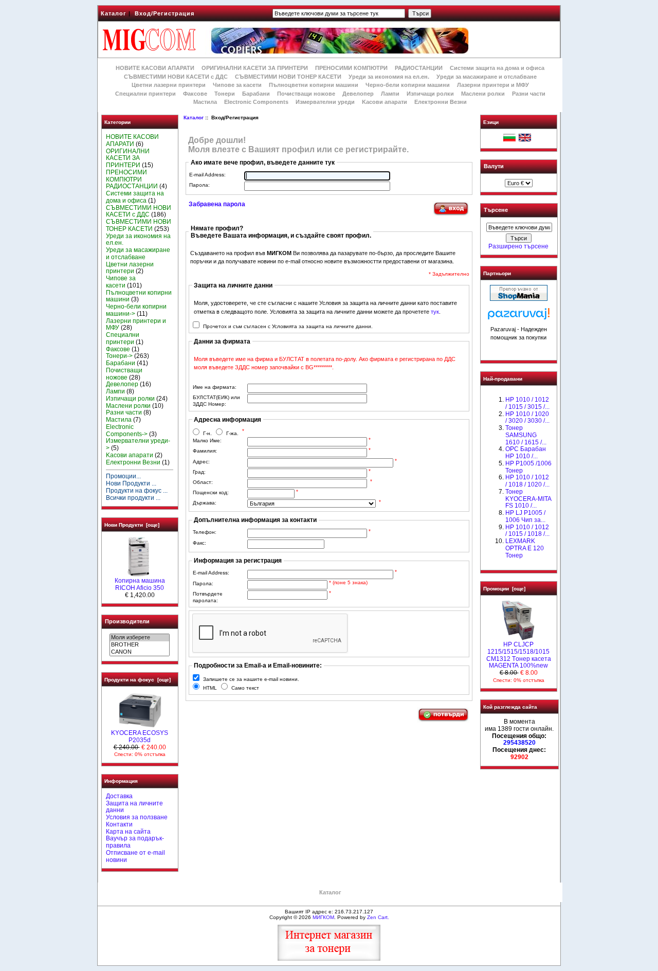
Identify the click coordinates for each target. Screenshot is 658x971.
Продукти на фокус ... (137, 490)
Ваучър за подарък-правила (135, 842)
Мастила (205, 102)
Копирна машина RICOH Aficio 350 (140, 584)
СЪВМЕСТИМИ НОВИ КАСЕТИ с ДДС (176, 77)
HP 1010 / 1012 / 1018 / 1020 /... (527, 481)
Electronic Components (256, 102)
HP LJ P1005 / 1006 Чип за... (525, 516)
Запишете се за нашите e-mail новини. (251, 679)
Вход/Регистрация (164, 13)
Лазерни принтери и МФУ (493, 85)
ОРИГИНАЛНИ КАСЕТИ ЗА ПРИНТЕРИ (255, 68)
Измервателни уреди (325, 102)
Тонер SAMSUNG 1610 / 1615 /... (525, 435)
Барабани (256, 94)
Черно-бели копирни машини (407, 85)
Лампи (390, 94)
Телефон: (204, 532)
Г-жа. (232, 433)
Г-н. (207, 433)
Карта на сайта (128, 831)
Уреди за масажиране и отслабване (486, 77)
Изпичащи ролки (430, 94)
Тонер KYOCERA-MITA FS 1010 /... (528, 499)
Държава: (204, 503)
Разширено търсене (518, 246)
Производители (127, 621)
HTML (210, 688)
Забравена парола (217, 204)
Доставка (119, 796)
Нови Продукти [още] (131, 525)
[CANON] (139, 652)
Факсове (195, 94)
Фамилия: (205, 451)
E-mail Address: (207, 174)
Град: (199, 472)
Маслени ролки (483, 94)
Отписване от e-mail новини (135, 856)
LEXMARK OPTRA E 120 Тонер (524, 548)
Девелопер (358, 94)
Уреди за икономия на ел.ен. (389, 77)
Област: (203, 482)
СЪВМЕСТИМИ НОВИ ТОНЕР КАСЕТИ (288, 77)
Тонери (224, 94)
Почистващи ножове (306, 94)
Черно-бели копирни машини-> (136, 310)
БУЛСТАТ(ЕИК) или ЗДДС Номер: (216, 400)
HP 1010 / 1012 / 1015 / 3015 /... (527, 403)
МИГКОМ (323, 917)
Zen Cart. (378, 917)
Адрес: (201, 461)
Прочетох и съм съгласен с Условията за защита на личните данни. (288, 326)
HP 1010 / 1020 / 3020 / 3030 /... (527, 417)
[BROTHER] (139, 645)
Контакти (119, 824)
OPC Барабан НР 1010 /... (525, 452)
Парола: (199, 185)
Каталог (113, 13)
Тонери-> (119, 355)
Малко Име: (207, 440)
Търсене (496, 210)
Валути (494, 166)
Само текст (245, 688)
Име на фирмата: (214, 387)
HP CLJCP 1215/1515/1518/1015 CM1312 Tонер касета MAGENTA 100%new (518, 655)
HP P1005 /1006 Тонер (528, 467)
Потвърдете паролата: (208, 597)
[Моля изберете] (139, 637)
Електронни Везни (440, 102)
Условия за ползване (137, 817)
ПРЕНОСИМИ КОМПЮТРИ (351, 68)
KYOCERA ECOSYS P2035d (139, 736)
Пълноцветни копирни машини (313, 85)
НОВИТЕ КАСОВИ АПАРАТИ (155, 68)
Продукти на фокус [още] (137, 679)
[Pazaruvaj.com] (519, 316)
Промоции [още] (504, 588)
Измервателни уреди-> (138, 444)
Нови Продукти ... (131, 483)
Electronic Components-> (127, 430)
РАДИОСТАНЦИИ (419, 68)
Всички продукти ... (133, 497)
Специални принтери (145, 94)
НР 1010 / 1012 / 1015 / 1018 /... (527, 531)
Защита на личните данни (134, 807)
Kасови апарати (384, 102)
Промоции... (123, 476)
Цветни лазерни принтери (169, 85)
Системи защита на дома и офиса (497, 68)
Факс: (199, 543)
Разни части (528, 94)
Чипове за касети (237, 85)
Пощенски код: (211, 492)
